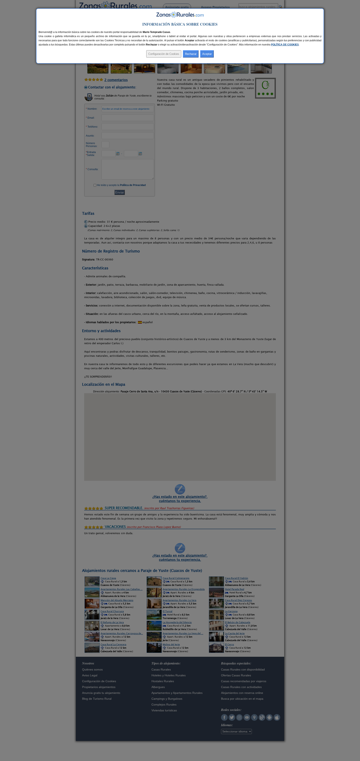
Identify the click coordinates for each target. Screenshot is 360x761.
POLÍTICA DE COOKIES (285, 44)
